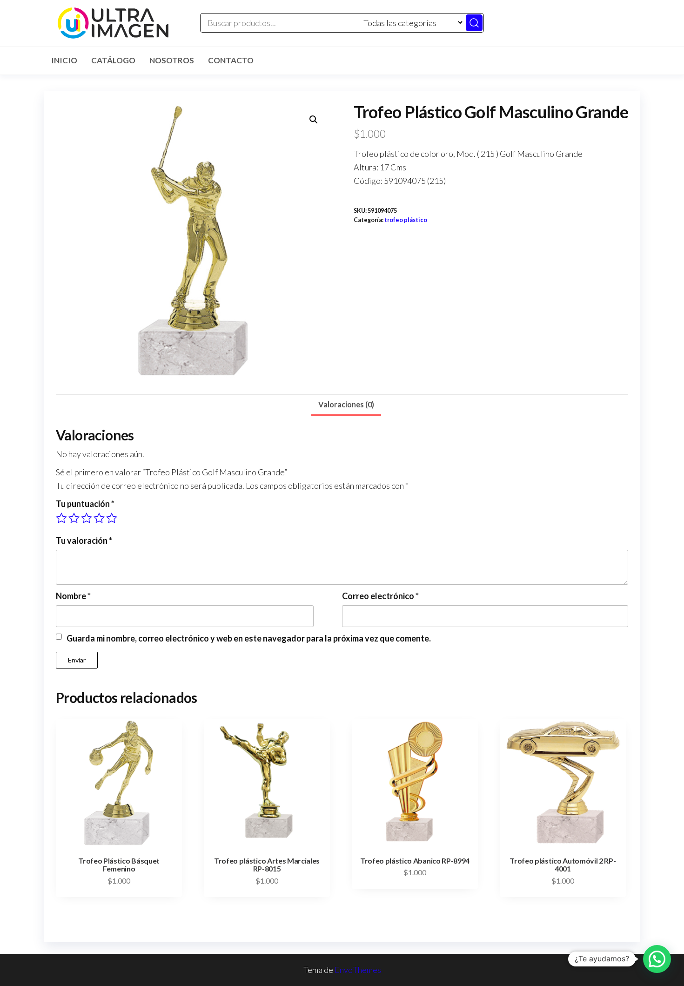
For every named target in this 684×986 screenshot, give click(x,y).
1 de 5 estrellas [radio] (61, 518)
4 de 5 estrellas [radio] (99, 518)
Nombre (73, 596)
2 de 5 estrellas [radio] (74, 518)
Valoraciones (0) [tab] (346, 404)
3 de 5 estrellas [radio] (86, 518)
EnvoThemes (358, 970)
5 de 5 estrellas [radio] (111, 518)
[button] (313, 119)
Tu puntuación (85, 504)
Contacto (231, 60)
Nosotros (171, 60)
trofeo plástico (405, 219)
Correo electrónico (380, 596)
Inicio (64, 60)
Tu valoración (84, 540)
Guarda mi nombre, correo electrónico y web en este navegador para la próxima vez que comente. (249, 638)
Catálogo (113, 60)
